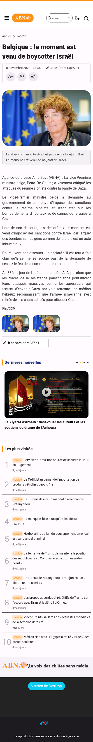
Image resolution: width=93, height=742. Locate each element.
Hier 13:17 (18, 524)
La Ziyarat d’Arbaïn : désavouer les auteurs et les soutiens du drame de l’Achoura (45, 425)
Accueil (6, 36)
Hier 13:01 (18, 627)
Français (21, 36)
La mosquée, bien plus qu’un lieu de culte (46, 519)
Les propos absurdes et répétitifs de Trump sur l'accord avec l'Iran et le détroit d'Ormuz (50, 600)
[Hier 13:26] (46, 394)
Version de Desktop (46, 686)
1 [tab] (77, 362)
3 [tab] (84, 362)
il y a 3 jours (19, 470)
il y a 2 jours (19, 608)
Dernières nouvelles (23, 362)
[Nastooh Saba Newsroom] (46, 723)
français (55, 18)
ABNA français (28, 18)
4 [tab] (87, 362)
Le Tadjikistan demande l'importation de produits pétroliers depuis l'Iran (45, 482)
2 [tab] (80, 362)
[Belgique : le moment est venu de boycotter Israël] (46, 118)
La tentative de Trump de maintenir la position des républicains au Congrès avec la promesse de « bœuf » (49, 558)
